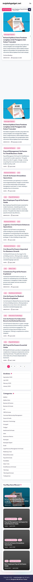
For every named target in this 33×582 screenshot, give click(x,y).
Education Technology (15, 313)
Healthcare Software (15, 290)
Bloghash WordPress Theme (19, 577)
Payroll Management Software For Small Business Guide (16, 520)
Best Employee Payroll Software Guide (15, 9)
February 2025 (7, 381)
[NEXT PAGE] (24, 364)
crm (19, 34)
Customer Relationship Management (12, 413)
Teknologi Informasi (8, 470)
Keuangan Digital (9, 119)
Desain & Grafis (7, 416)
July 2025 (5, 378)
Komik (4, 443)
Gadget (5, 425)
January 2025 (7, 384)
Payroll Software (14, 194)
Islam (4, 431)
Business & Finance (8, 401)
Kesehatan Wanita (8, 434)
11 (20, 364)
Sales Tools (12, 266)
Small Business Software (9, 464)
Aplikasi (5, 395)
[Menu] (30, 3)
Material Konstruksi (8, 452)
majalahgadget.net (12, 3)
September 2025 (7, 375)
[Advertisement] (16, 78)
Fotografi (5, 422)
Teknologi (5, 467)
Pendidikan (6, 458)
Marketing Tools (7, 449)
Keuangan (6, 437)
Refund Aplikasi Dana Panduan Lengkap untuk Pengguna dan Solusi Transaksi (15, 124)
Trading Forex (6, 473)
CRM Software (7, 410)
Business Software (9, 34)
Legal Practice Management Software (13, 446)
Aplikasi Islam (6, 398)
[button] (8, 53)
